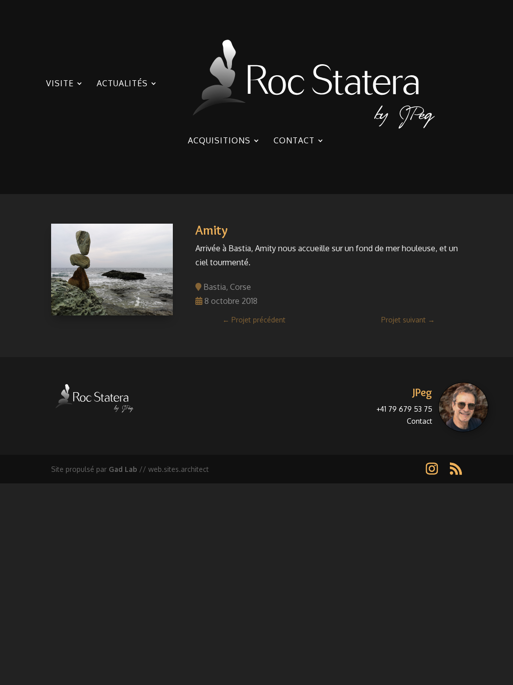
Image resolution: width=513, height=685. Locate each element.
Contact (294, 141)
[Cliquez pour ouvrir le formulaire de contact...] (463, 407)
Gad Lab (123, 469)
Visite (60, 84)
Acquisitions (219, 141)
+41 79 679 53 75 (404, 409)
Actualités (122, 84)
